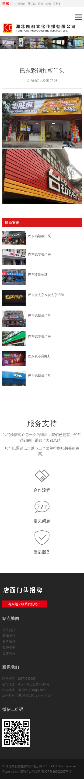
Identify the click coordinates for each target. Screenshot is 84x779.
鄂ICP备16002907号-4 (56, 771)
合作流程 (42, 490)
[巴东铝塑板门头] (14, 238)
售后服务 (42, 552)
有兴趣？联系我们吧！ (24, 604)
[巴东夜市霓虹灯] (14, 358)
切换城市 (20, 3)
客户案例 (8, 647)
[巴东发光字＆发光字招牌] (14, 298)
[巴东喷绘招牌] (14, 277)
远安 (40, 3)
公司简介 (8, 630)
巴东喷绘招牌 (38, 274)
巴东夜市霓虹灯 (39, 356)
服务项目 (8, 641)
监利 (55, 3)
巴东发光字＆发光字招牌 (46, 295)
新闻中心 (8, 636)
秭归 (48, 3)
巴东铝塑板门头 (39, 236)
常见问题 (42, 521)
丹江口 (32, 3)
